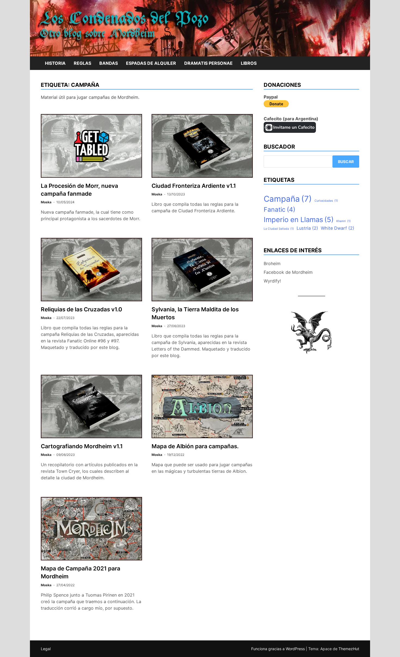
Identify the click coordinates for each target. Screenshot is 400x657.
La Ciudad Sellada (279, 229)
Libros (249, 63)
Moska (46, 202)
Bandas (108, 63)
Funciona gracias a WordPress (278, 648)
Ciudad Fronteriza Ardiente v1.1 (194, 185)
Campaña (288, 199)
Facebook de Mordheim (288, 272)
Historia (55, 63)
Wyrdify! (272, 281)
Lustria (307, 228)
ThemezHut (349, 648)
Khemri (343, 221)
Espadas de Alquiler (151, 63)
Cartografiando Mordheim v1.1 (82, 446)
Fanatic (279, 209)
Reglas (82, 63)
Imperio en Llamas (299, 219)
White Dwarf (337, 228)
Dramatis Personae (208, 63)
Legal (46, 648)
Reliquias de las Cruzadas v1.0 (81, 309)
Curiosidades (326, 200)
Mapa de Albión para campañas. (195, 446)
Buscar (346, 161)
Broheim (272, 263)
